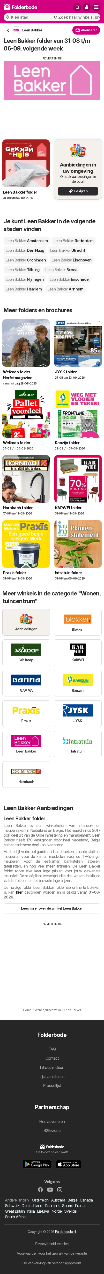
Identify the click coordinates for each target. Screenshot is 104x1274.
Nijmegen (25, 279)
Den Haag (25, 250)
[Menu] (96, 7)
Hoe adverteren (52, 1121)
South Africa (15, 1216)
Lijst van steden (52, 1076)
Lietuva (43, 1211)
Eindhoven (71, 260)
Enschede (69, 279)
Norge (57, 1211)
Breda (61, 269)
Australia (58, 1200)
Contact (52, 1058)
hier (19, 892)
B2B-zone (52, 1130)
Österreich (40, 1200)
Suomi (67, 1205)
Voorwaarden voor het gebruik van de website (52, 1253)
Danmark (52, 1205)
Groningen (26, 260)
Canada (86, 1200)
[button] (86, 7)
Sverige (70, 1211)
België (72, 1200)
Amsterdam (27, 240)
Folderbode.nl (65, 1232)
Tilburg (22, 269)
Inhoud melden (52, 1067)
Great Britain (15, 1211)
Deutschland (32, 1205)
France (81, 1205)
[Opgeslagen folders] (77, 7)
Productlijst (52, 1085)
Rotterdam (73, 240)
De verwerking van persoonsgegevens (52, 1263)
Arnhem (65, 289)
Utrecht (67, 250)
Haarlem (24, 289)
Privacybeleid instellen (51, 1244)
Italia (31, 1211)
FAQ (52, 1049)
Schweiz (12, 1205)
